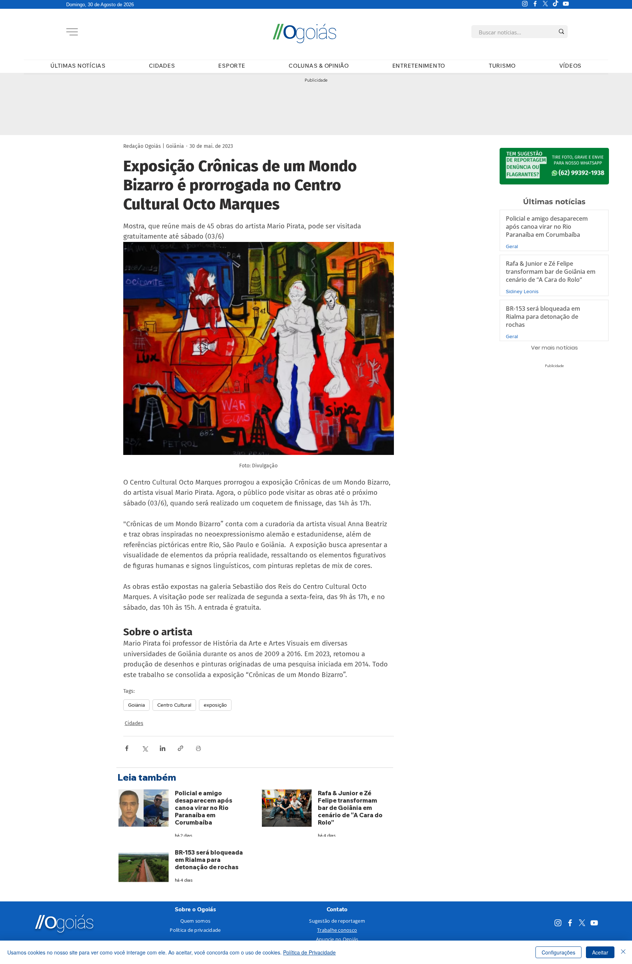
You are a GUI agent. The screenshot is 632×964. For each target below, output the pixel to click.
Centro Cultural (174, 705)
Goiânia (136, 705)
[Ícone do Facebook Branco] (535, 3)
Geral (512, 246)
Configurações (558, 952)
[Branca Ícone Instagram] (524, 3)
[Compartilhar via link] (180, 748)
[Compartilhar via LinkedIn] (162, 748)
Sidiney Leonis (522, 291)
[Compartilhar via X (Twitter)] (144, 748)
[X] (545, 3)
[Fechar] (623, 952)
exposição (215, 705)
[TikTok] (555, 3)
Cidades (134, 723)
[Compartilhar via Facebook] (126, 748)
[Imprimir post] (198, 748)
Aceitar (600, 952)
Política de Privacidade (309, 952)
